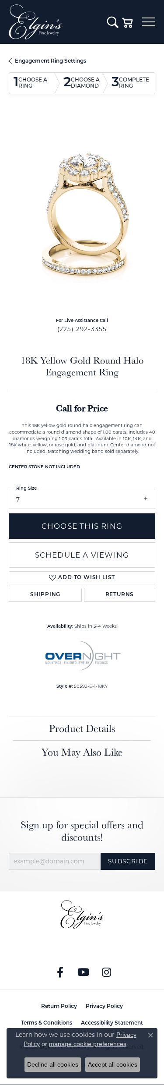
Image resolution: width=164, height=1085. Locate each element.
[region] (82, 213)
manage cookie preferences (87, 1043)
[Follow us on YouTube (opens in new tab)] (83, 972)
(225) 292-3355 (82, 328)
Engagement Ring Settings (50, 61)
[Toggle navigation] (149, 22)
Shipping (45, 594)
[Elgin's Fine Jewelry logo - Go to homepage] (53, 22)
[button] (112, 22)
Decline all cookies (52, 1064)
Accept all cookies (112, 1064)
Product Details (82, 728)
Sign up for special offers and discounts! (82, 831)
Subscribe (128, 861)
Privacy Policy (104, 1006)
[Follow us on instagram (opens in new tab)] (106, 972)
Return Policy (59, 1006)
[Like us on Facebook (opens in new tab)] (60, 972)
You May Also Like (82, 752)
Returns (119, 594)
